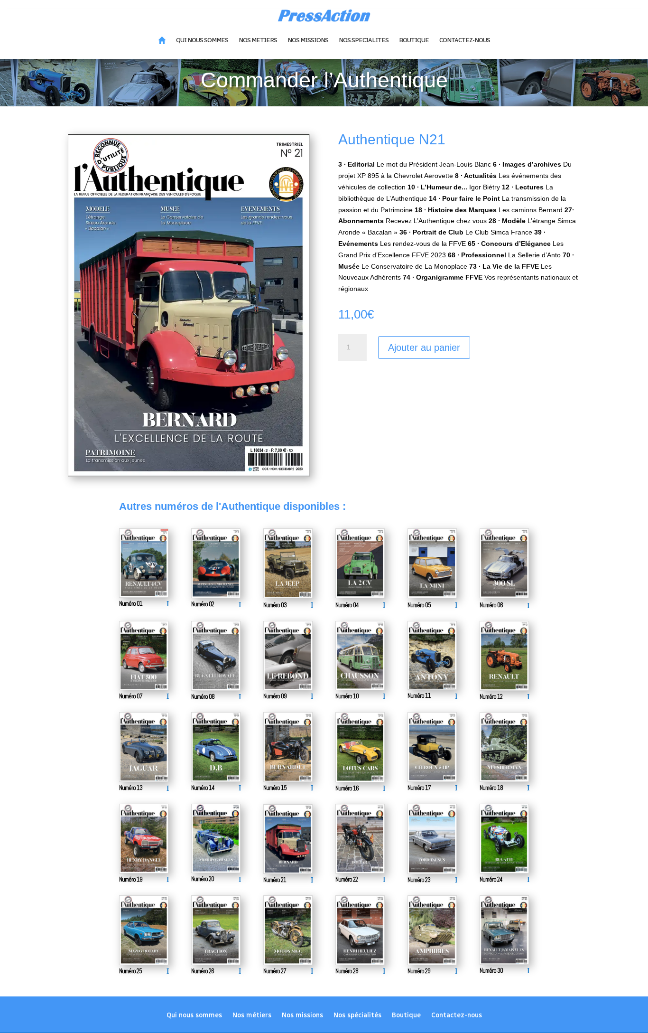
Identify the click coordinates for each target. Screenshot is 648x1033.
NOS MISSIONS (307, 40)
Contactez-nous (456, 1015)
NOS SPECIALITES (364, 40)
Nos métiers (251, 1015)
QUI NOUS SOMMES (202, 40)
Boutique (406, 1015)
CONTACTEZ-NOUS (464, 40)
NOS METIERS (258, 40)
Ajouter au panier (424, 347)
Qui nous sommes (194, 1015)
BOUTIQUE (414, 40)
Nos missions (302, 1015)
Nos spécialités (357, 1015)
